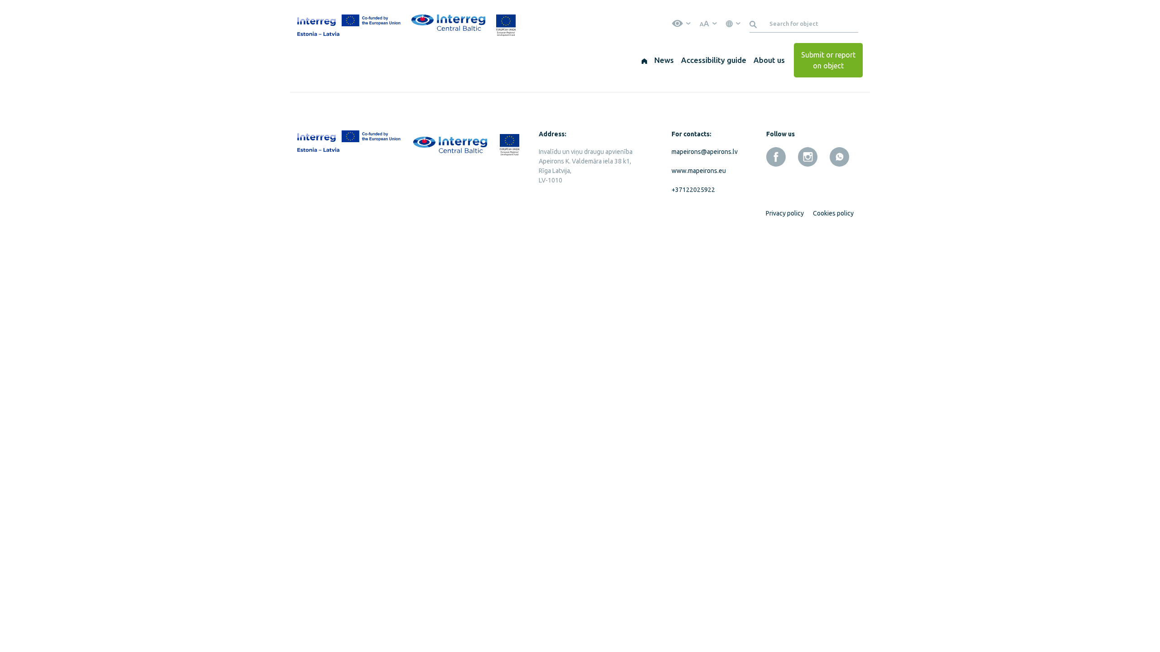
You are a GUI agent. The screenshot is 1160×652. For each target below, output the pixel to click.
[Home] (644, 60)
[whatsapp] (839, 157)
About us (769, 60)
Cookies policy (833, 213)
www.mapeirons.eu (699, 170)
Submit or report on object (828, 60)
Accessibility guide (713, 60)
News (664, 60)
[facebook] (776, 157)
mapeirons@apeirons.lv (703, 151)
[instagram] (807, 157)
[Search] (754, 23)
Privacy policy (785, 213)
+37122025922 (693, 189)
